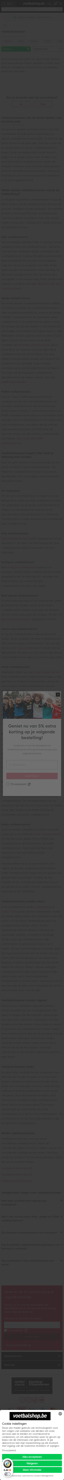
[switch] (7, 1474)
